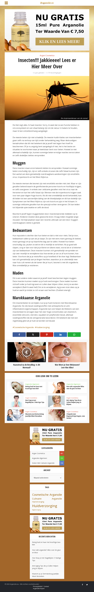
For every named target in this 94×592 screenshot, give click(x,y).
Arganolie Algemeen (32, 384)
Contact (46, 586)
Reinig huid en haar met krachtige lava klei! (33, 387)
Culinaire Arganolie (47, 498)
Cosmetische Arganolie (24, 327)
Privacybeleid (37, 586)
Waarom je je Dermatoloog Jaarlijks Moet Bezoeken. (34, 415)
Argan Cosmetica (47, 55)
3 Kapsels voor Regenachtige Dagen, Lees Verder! (75, 416)
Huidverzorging (43, 327)
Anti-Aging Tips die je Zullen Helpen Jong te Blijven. (73, 402)
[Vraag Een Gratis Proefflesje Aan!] (47, 29)
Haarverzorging (38, 502)
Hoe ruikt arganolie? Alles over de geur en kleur (75, 387)
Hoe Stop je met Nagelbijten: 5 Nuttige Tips (34, 401)
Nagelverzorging (36, 510)
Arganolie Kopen (39, 588)
